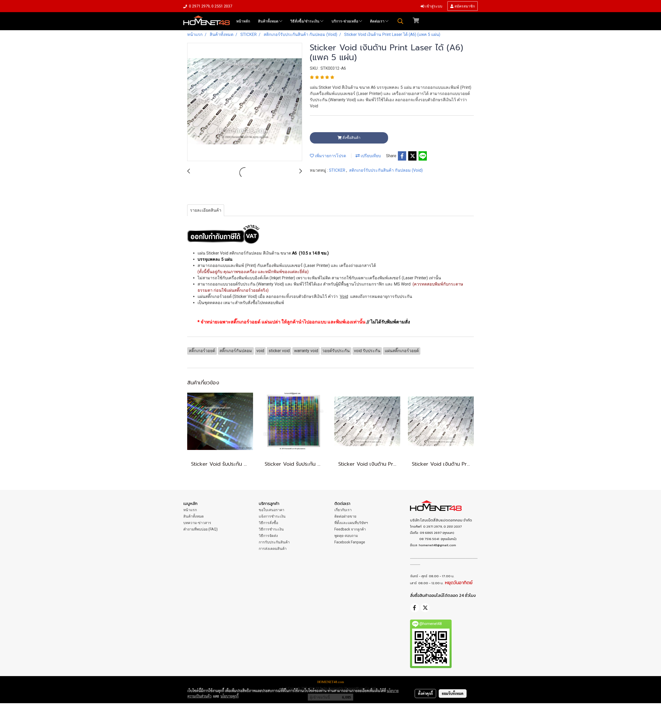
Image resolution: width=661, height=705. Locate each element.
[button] (400, 21)
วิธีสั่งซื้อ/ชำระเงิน (305, 21)
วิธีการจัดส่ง (268, 536)
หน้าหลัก (243, 21)
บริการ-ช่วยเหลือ (345, 21)
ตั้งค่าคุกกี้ (425, 693)
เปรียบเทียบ (370, 155)
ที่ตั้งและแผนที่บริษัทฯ (351, 523)
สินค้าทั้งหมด (268, 21)
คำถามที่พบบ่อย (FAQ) (200, 529)
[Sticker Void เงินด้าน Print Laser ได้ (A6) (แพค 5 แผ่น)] (244, 102)
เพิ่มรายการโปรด (330, 155)
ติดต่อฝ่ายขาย (345, 516)
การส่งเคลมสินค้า (273, 548)
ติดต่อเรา (377, 21)
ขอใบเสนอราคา (271, 510)
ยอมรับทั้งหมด (452, 693)
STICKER (337, 170)
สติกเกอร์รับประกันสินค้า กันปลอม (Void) (386, 170)
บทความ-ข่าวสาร (197, 523)
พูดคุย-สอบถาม (346, 536)
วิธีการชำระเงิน (271, 529)
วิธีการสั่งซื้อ (268, 523)
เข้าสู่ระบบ (433, 6)
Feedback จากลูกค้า (350, 529)
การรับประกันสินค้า (274, 542)
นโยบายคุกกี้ (230, 696)
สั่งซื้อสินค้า (351, 138)
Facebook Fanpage (349, 542)
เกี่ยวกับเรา (343, 510)
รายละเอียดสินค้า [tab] (205, 210)
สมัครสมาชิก (464, 6)
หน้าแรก (190, 510)
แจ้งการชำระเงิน (272, 516)
